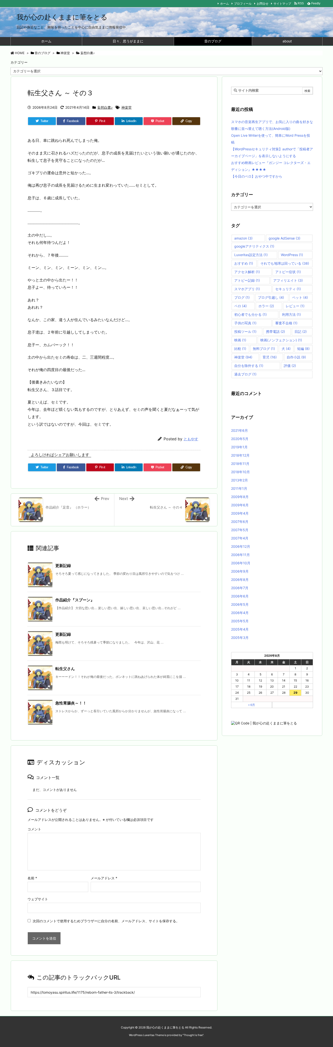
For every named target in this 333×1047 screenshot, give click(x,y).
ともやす (191, 439)
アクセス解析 (247, 272)
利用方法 (291, 314)
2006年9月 (240, 571)
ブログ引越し (271, 297)
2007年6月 (239, 521)
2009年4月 (240, 513)
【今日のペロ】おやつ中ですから (256, 176)
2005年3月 (240, 637)
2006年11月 (240, 555)
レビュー (295, 306)
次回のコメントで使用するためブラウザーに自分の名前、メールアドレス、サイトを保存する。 (106, 921)
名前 (32, 878)
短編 (303, 348)
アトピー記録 (247, 280)
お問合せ (262, 3)
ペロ (240, 306)
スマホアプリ (247, 289)
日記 (300, 331)
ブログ (242, 297)
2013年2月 (239, 480)
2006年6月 (240, 596)
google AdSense (284, 238)
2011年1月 (239, 488)
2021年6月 (239, 430)
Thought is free (193, 1035)
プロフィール (243, 3)
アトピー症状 (288, 272)
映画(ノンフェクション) (281, 340)
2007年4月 (239, 538)
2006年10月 (240, 563)
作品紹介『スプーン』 (74, 599)
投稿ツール (245, 331)
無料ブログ (264, 348)
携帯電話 (275, 331)
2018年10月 (240, 472)
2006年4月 (240, 613)
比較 (240, 348)
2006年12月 (240, 546)
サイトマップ (282, 3)
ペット (300, 297)
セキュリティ (288, 289)
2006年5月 (240, 604)
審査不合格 (286, 323)
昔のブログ (42, 53)
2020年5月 (239, 439)
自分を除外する (248, 366)
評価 (290, 366)
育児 (270, 357)
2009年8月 (240, 497)
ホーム (224, 3)
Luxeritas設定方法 (251, 255)
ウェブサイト (38, 899)
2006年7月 (239, 588)
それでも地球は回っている (284, 263)
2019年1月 (239, 447)
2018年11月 (240, 463)
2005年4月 (240, 629)
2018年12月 (240, 455)
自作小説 (296, 357)
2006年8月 (240, 579)
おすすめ (243, 263)
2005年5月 (240, 621)
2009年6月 (240, 505)
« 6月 (251, 705)
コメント (34, 829)
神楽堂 (65, 53)
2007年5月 (239, 530)
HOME (20, 53)
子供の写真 (245, 323)
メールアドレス (104, 878)
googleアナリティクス (254, 246)
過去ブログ (245, 374)
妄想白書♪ (87, 53)
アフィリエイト (288, 280)
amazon (243, 238)
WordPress (292, 255)
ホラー (266, 306)
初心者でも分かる (250, 314)
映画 (240, 340)
